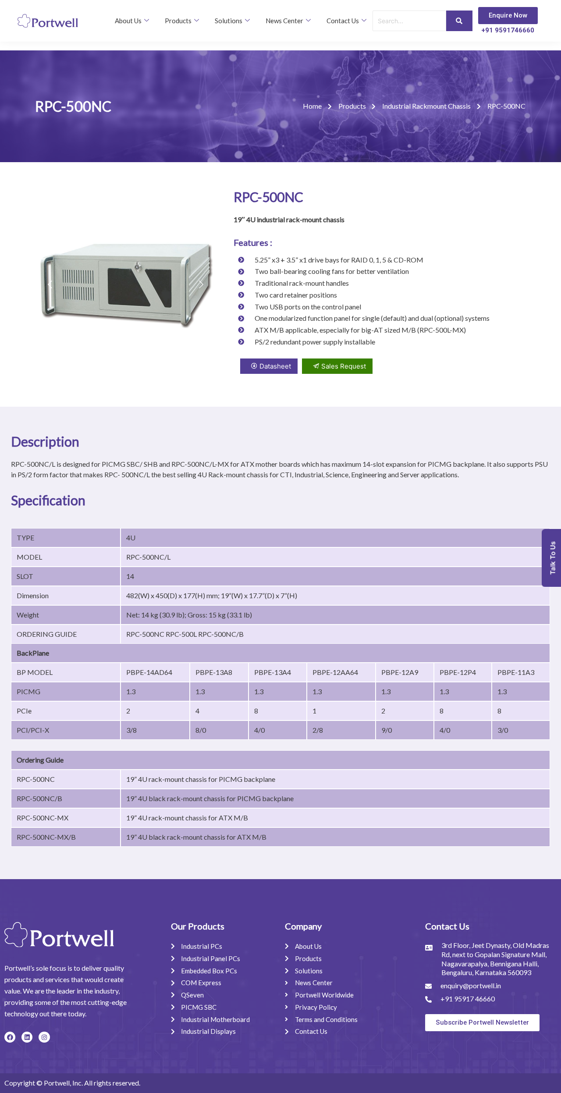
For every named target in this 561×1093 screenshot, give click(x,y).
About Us (128, 21)
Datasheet (275, 366)
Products (178, 21)
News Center (284, 21)
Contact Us (343, 21)
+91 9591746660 (507, 30)
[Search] (459, 21)
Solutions (228, 21)
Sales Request (343, 366)
